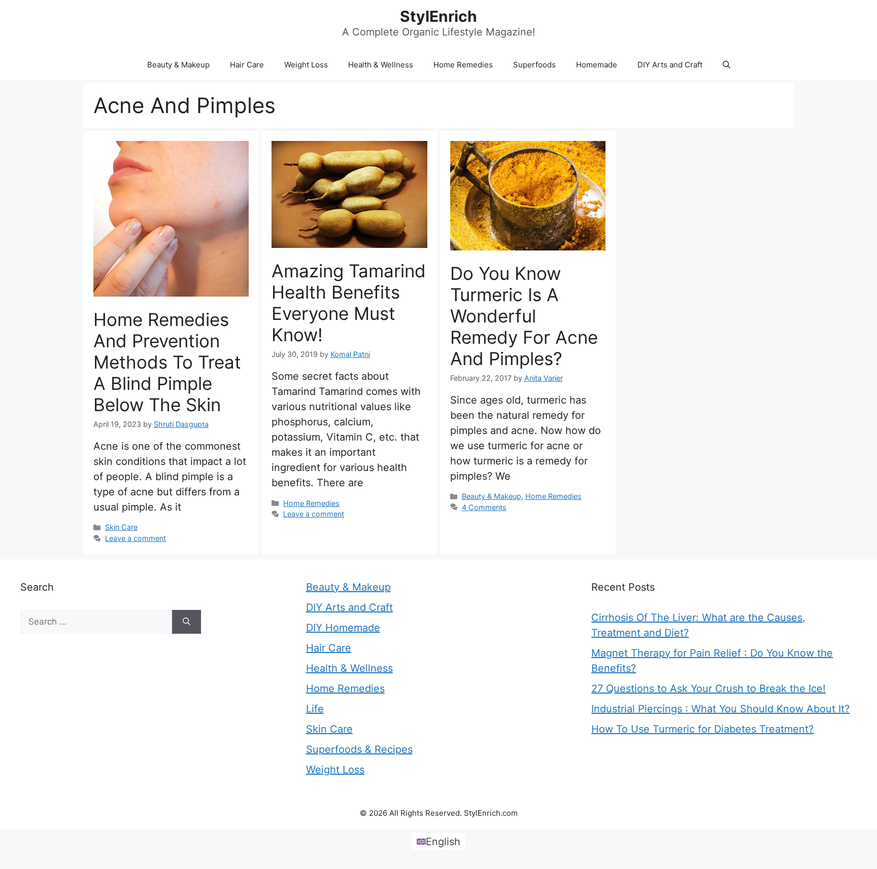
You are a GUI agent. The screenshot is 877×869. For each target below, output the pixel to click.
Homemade (596, 64)
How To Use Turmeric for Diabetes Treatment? (702, 729)
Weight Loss (306, 64)
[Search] (186, 622)
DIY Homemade (343, 628)
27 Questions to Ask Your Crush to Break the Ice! (708, 688)
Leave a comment (135, 538)
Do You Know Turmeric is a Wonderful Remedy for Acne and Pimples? (524, 316)
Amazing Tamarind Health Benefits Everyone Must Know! (349, 302)
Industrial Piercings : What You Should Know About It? (720, 709)
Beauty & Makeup (178, 64)
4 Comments (484, 507)
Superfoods (534, 64)
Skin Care (121, 527)
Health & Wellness (380, 64)
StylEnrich (438, 16)
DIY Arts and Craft (669, 64)
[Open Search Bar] (726, 65)
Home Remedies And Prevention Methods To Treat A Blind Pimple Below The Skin (167, 362)
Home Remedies (463, 64)
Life (315, 709)
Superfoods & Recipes (359, 749)
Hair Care (247, 64)
